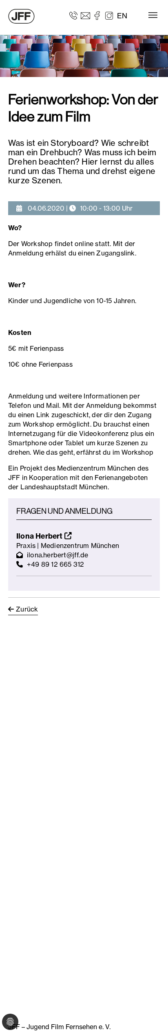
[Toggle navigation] (153, 15)
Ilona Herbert (40, 536)
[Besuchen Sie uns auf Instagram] (109, 15)
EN (122, 15)
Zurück (27, 609)
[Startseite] (21, 16)
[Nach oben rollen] (150, 1014)
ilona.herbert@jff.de (57, 555)
